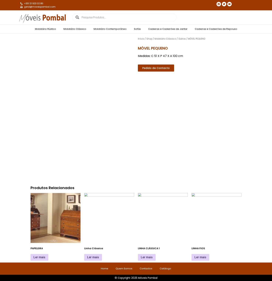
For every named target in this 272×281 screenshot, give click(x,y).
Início (141, 38)
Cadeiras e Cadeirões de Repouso (216, 29)
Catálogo (165, 268)
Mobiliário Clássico (74, 29)
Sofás (137, 29)
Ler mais (39, 257)
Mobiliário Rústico (45, 29)
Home (104, 268)
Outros (182, 38)
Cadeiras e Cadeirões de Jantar (167, 29)
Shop (149, 38)
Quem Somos (124, 268)
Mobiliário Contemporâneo (110, 29)
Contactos (146, 268)
